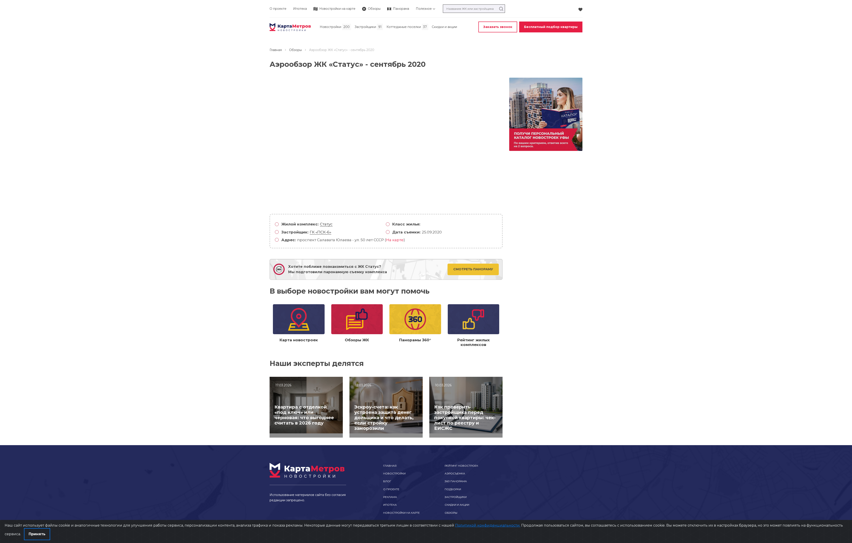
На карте (395, 240)
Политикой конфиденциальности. (487, 525)
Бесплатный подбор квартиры (551, 27)
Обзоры (295, 50)
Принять (37, 534)
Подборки (453, 489)
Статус (326, 224)
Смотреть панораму (473, 269)
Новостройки (394, 473)
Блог (387, 481)
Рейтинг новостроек (461, 465)
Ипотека (300, 9)
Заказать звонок (497, 27)
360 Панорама (456, 481)
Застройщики (456, 497)
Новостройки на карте (401, 512)
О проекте (278, 9)
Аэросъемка (455, 473)
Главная (276, 50)
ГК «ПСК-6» (320, 232)
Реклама (390, 497)
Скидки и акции (457, 504)
